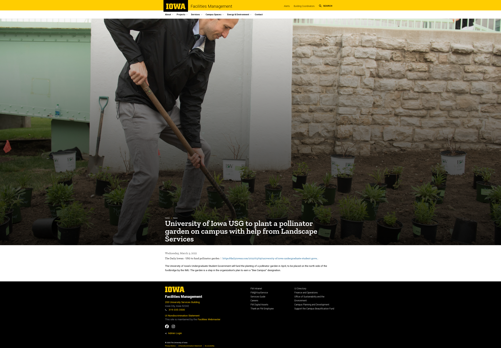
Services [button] (195, 14)
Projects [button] (181, 14)
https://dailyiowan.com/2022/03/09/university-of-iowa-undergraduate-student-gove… (270, 258)
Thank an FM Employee (262, 308)
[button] (325, 5)
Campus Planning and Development (311, 304)
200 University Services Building (182, 302)
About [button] (168, 14)
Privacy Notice (170, 346)
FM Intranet (256, 288)
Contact (259, 14)
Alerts (287, 6)
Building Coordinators (304, 6)
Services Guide (257, 296)
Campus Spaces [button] (213, 14)
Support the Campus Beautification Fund (314, 308)
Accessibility (209, 346)
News (175, 218)
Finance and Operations (306, 292)
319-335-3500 (176, 309)
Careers (254, 300)
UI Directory (300, 288)
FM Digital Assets (259, 304)
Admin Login (175, 333)
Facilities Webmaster (209, 319)
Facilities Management (211, 6)
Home (167, 218)
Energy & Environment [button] (238, 14)
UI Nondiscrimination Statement (182, 315)
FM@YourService (259, 292)
